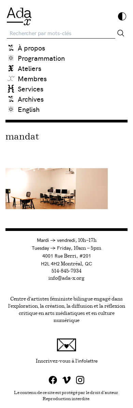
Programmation (41, 58)
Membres (32, 78)
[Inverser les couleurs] (122, 16)
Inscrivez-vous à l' (82, 360)
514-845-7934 (66, 271)
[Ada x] (19, 16)
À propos (31, 48)
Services (30, 88)
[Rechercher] (120, 33)
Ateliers (29, 68)
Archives (31, 99)
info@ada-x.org (66, 278)
